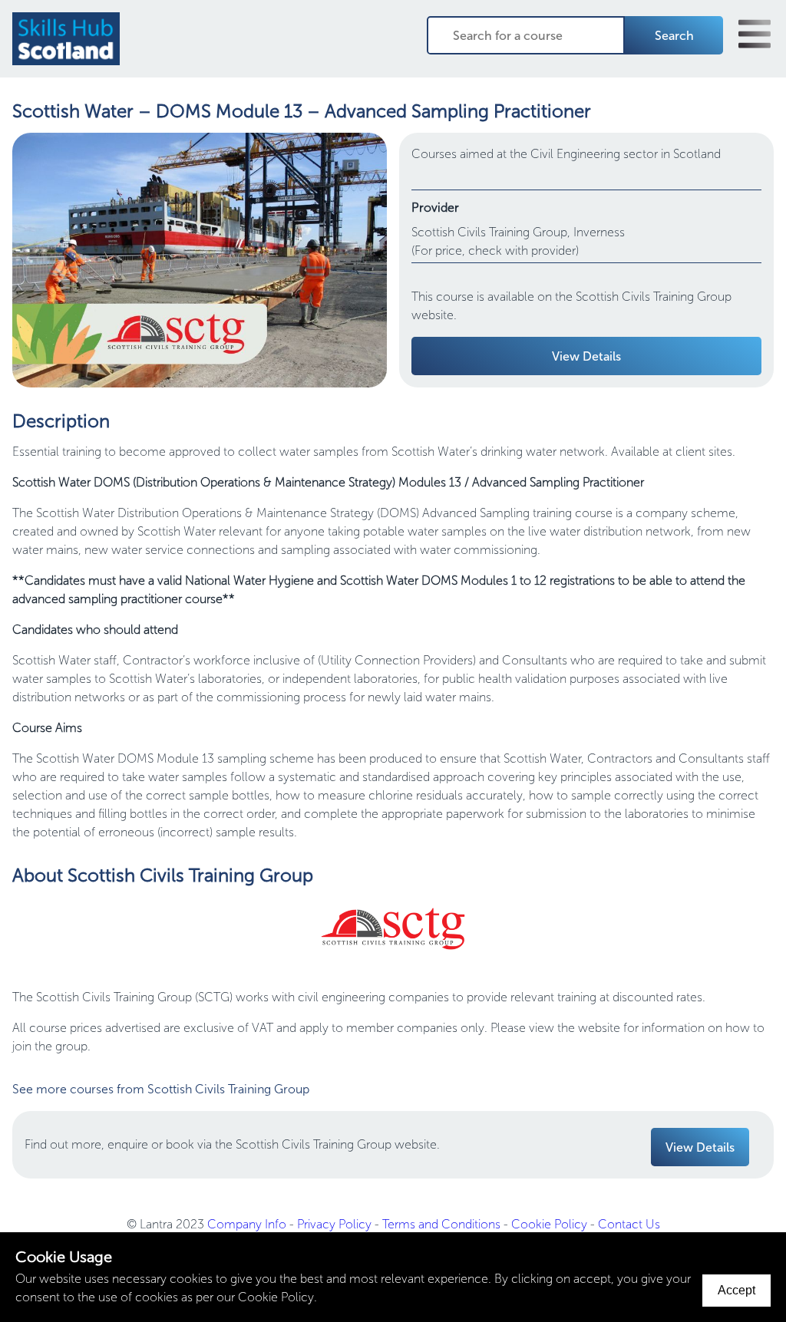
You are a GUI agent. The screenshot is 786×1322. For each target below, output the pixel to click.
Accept (736, 1290)
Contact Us (629, 1224)
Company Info (246, 1224)
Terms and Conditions (441, 1224)
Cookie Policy (549, 1224)
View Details (586, 356)
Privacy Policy (334, 1224)
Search (674, 35)
